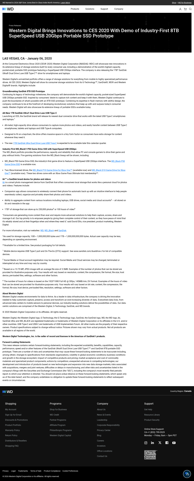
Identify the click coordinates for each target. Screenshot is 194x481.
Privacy (6, 471)
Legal (13, 471)
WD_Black (49, 230)
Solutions (89, 9)
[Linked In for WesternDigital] (152, 443)
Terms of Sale (35, 471)
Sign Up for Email (13, 415)
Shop (174, 3)
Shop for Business (58, 409)
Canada (187, 391)
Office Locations (104, 451)
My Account (10, 409)
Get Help (148, 409)
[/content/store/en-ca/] (8, 9)
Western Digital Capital (60, 435)
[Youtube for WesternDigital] (174, 443)
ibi (4, 182)
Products (75, 9)
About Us (101, 409)
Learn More (65, 3)
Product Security (152, 420)
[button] (180, 10)
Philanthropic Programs (61, 430)
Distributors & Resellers (16, 440)
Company (118, 9)
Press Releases (15, 25)
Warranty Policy (12, 430)
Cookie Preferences (70, 471)
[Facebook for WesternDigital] (167, 443)
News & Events (104, 415)
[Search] (190, 9)
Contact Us (102, 456)
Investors (101, 446)
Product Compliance (52, 471)
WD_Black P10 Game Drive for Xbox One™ (52, 170)
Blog (99, 435)
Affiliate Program (57, 425)
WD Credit (54, 415)
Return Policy (11, 435)
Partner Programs (58, 420)
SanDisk (62, 230)
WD (42, 230)
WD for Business (184, 3)
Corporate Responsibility (108, 425)
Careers (100, 440)
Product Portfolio (13, 425)
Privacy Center (103, 430)
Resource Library (152, 415)
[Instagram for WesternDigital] (145, 443)
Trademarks (23, 471)
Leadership (102, 420)
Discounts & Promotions (16, 420)
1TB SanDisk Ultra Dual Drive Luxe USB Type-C (35, 143)
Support (104, 9)
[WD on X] (160, 443)
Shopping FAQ (11, 446)
